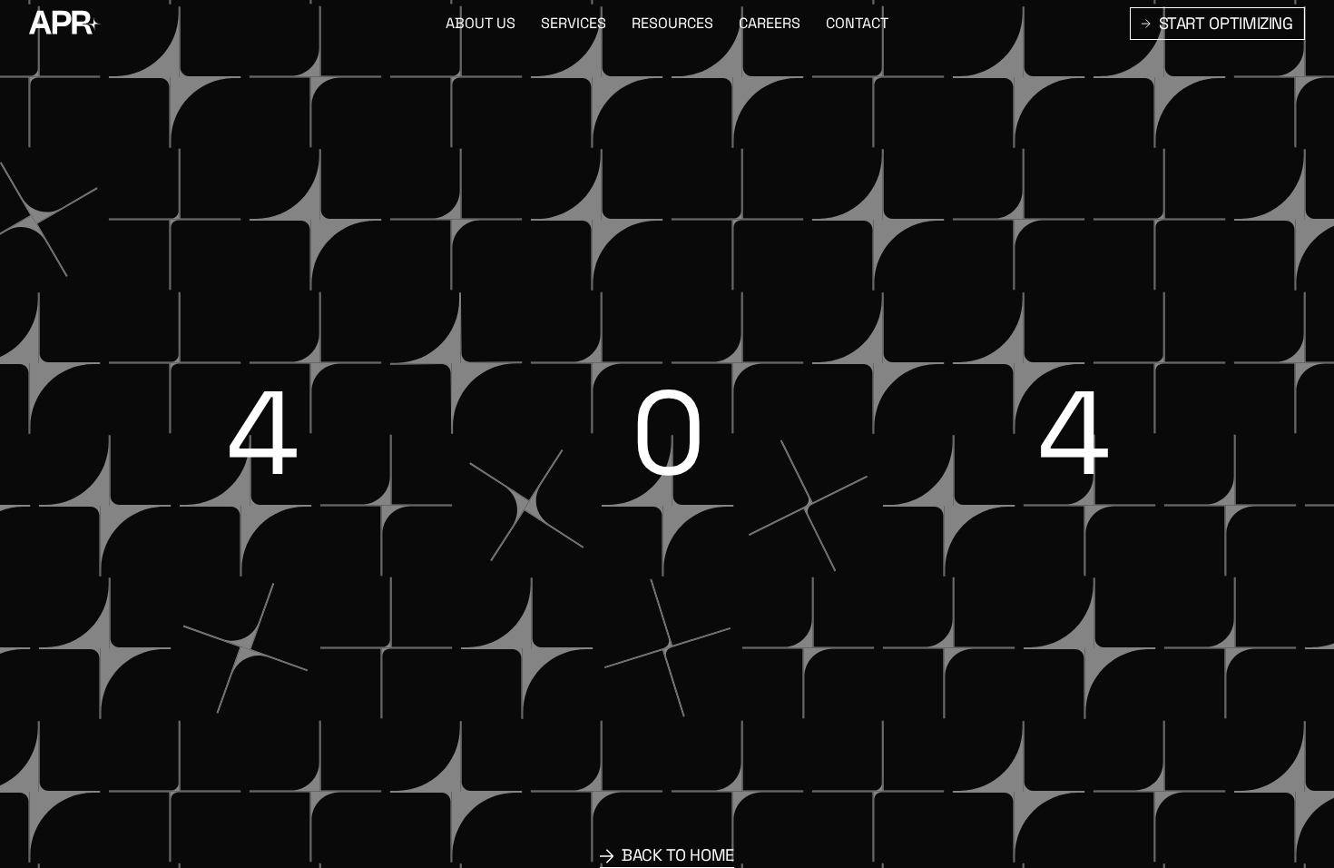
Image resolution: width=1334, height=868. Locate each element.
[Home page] (65, 23)
